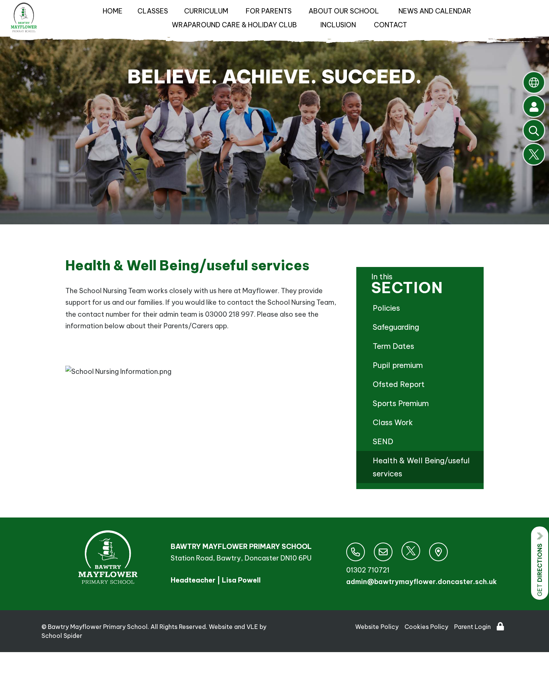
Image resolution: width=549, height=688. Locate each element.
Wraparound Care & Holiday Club (234, 25)
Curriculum (206, 11)
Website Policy (376, 626)
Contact (390, 25)
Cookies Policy (426, 626)
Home (112, 11)
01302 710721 (368, 570)
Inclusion (338, 25)
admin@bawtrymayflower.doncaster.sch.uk (421, 581)
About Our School (343, 11)
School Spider (61, 635)
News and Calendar (434, 11)
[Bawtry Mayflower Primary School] (23, 20)
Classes (152, 11)
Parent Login (472, 626)
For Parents (269, 11)
